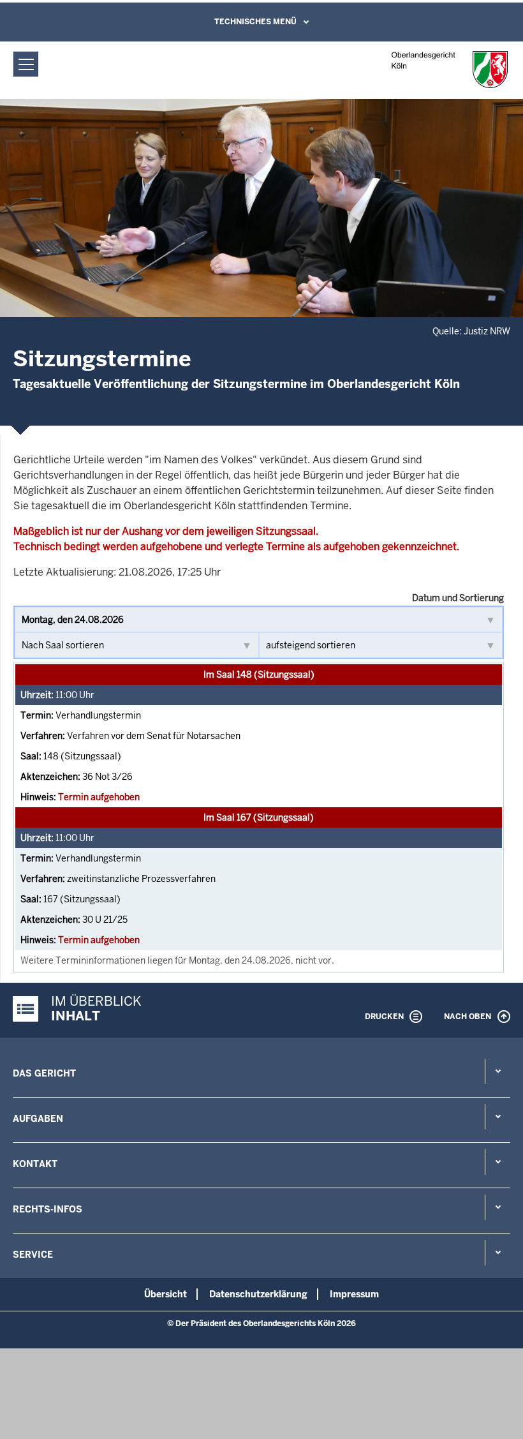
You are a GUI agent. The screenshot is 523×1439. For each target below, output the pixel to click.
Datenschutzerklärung (258, 1294)
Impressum (354, 1294)
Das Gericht (44, 1073)
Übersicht (165, 1294)
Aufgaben (38, 1118)
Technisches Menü (255, 22)
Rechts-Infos (47, 1209)
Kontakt (35, 1164)
